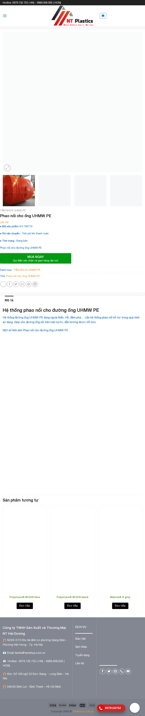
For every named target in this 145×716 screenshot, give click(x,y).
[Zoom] (7, 167)
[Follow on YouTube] (128, 671)
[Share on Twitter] (16, 284)
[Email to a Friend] (22, 284)
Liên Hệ (4, 222)
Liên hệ (79, 663)
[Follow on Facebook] (102, 671)
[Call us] (122, 671)
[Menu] (5, 15)
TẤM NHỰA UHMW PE (13, 210)
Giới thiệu (81, 646)
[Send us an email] (115, 671)
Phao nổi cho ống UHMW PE (23, 276)
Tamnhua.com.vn (83, 711)
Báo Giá (80, 638)
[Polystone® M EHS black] (72, 569)
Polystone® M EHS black (72, 597)
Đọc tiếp (24, 605)
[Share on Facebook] (10, 284)
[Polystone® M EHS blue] (25, 569)
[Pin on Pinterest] (29, 284)
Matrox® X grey (120, 597)
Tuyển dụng (82, 655)
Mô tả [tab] (9, 300)
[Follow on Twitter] (109, 671)
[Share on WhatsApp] (3, 284)
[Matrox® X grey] (120, 569)
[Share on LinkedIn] (35, 284)
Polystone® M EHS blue (25, 597)
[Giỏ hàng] (103, 16)
